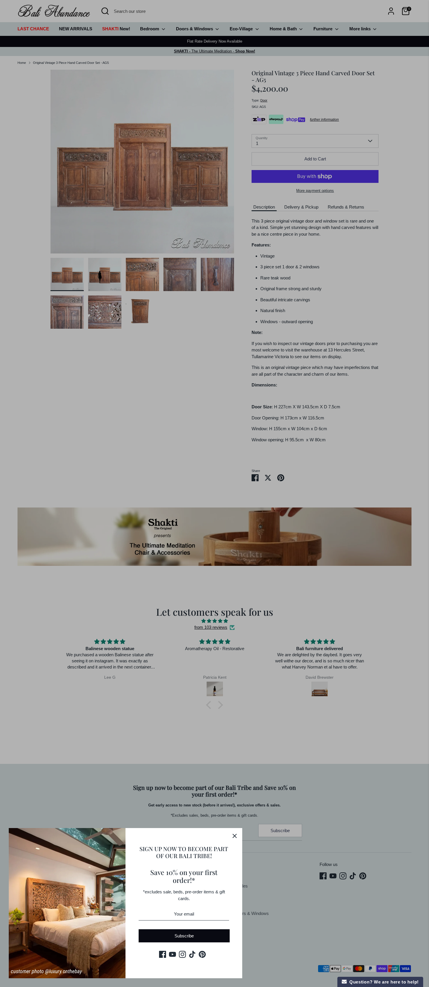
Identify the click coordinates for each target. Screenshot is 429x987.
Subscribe (184, 935)
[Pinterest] (202, 954)
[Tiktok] (192, 954)
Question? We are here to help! (383, 981)
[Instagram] (182, 954)
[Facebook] (162, 954)
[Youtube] (172, 954)
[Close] (234, 835)
